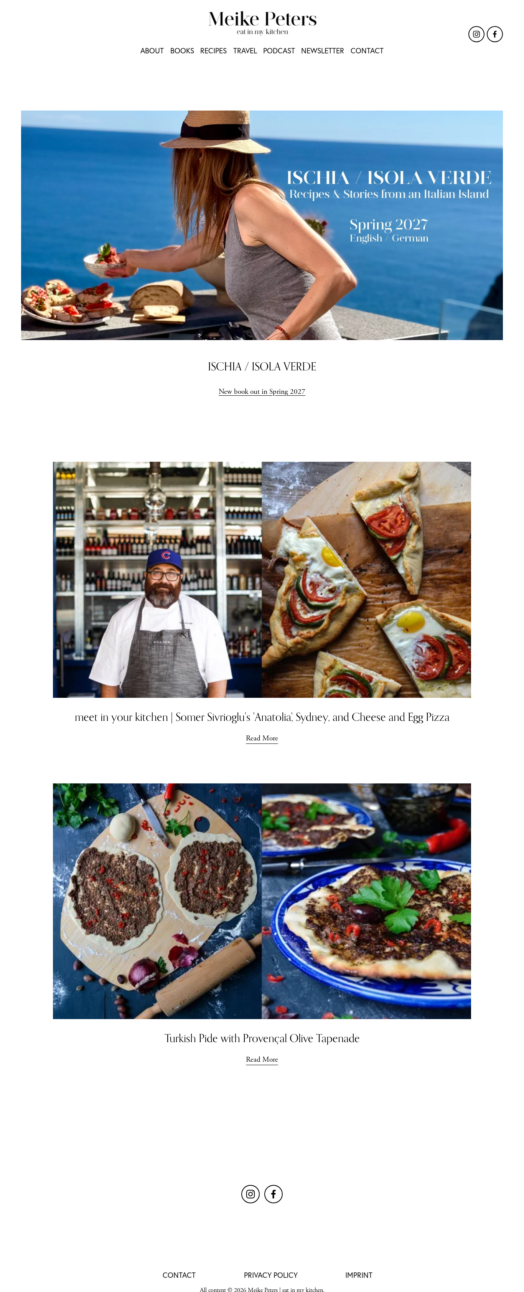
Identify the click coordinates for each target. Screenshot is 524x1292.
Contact (179, 1275)
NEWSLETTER (322, 50)
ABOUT (152, 50)
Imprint (358, 1275)
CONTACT (367, 50)
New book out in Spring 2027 (262, 392)
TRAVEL (245, 50)
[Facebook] (495, 34)
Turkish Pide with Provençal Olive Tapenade (262, 1038)
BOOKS (182, 50)
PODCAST (279, 50)
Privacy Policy (271, 1275)
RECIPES (213, 50)
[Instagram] (476, 34)
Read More (262, 738)
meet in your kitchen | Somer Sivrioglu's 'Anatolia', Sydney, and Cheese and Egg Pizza (262, 717)
